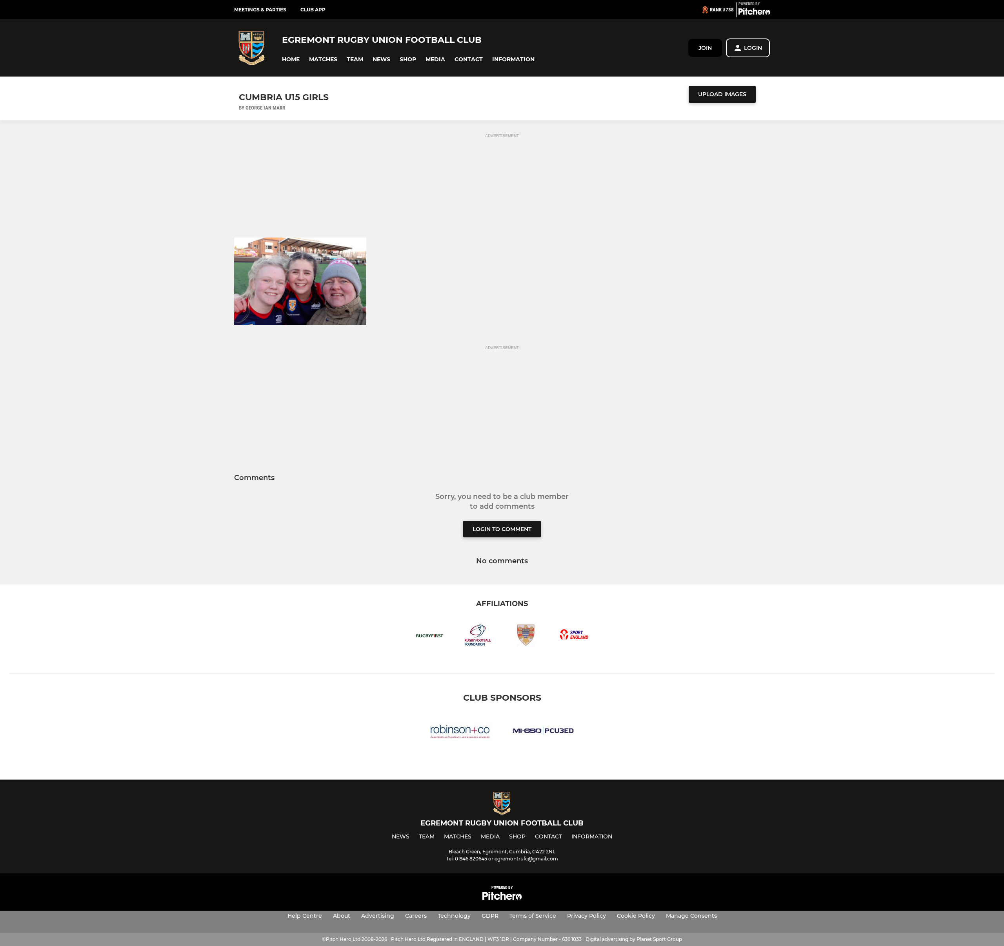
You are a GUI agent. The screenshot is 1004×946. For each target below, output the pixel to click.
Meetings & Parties (260, 10)
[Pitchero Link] (754, 13)
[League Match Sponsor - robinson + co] (461, 732)
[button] (290, 59)
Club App (313, 10)
